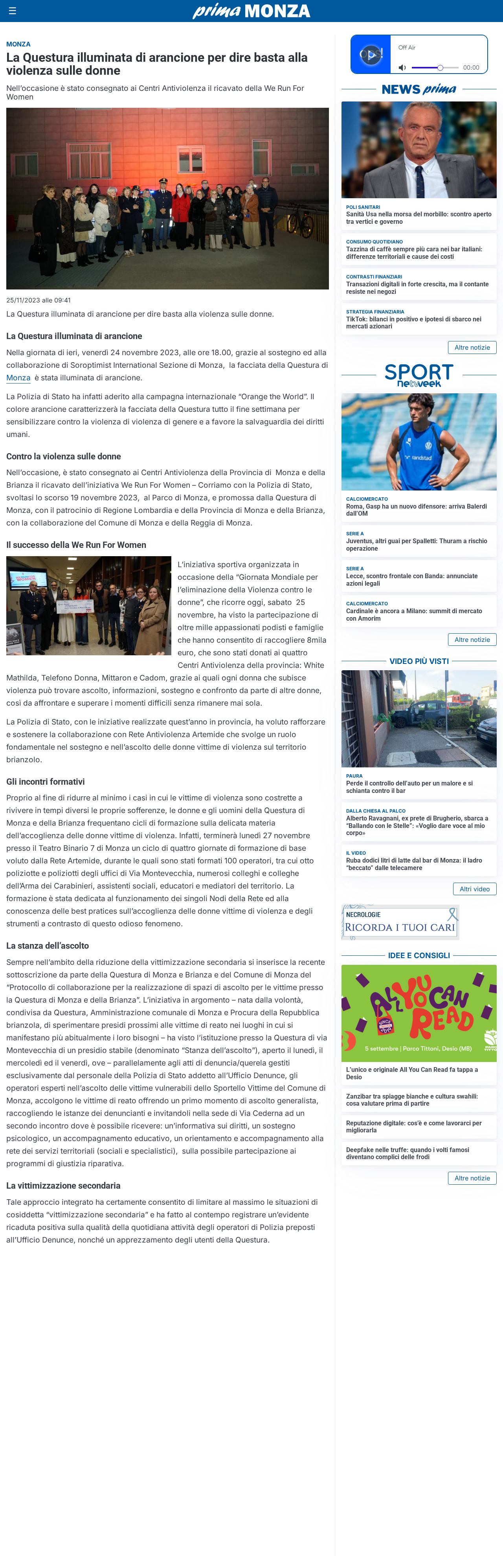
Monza (18, 377)
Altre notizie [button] (472, 347)
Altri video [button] (475, 889)
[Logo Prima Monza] (251, 11)
